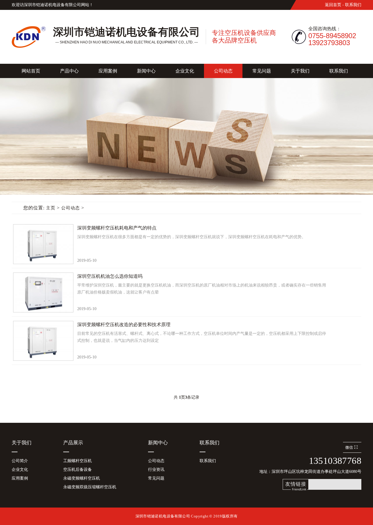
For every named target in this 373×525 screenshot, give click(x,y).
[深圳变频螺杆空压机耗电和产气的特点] (43, 244)
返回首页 (333, 5)
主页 (50, 208)
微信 (349, 447)
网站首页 (31, 70)
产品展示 (73, 443)
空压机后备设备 (77, 469)
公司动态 (223, 70)
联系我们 (353, 5)
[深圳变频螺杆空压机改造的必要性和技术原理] (43, 340)
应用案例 (107, 70)
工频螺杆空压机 (77, 461)
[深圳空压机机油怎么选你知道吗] (43, 292)
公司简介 (20, 461)
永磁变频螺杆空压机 (81, 478)
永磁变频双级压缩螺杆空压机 (89, 487)
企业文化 (184, 70)
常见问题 (261, 70)
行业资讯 (156, 469)
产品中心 (69, 70)
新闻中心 (146, 70)
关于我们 (300, 70)
